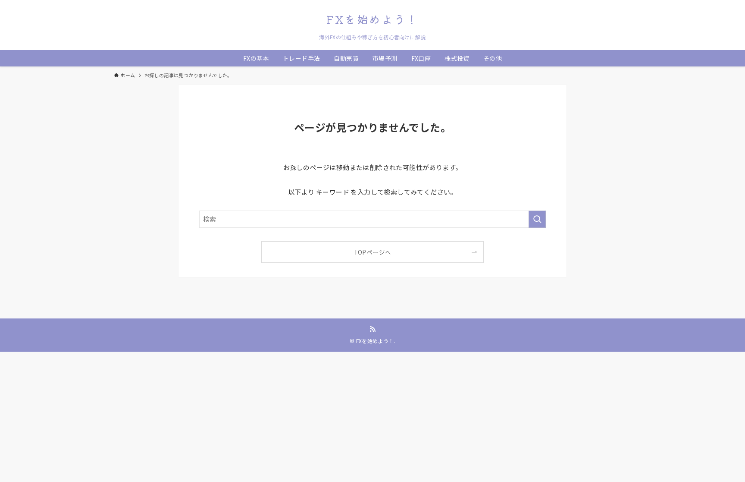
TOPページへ (372, 252)
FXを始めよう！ (372, 19)
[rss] (372, 329)
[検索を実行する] (537, 219)
